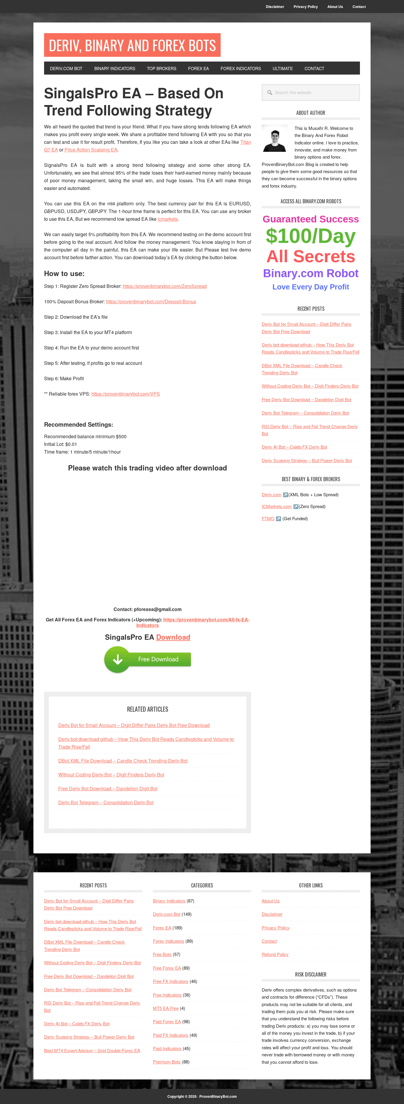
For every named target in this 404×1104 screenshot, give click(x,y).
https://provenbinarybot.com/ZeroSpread (165, 286)
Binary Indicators (169, 900)
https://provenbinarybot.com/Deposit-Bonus (151, 301)
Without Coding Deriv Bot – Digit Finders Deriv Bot (111, 774)
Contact (269, 941)
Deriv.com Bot (166, 914)
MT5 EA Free (166, 1008)
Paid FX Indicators (170, 1035)
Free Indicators (167, 995)
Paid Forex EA (167, 1021)
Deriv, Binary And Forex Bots (132, 44)
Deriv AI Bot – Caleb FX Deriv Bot (294, 447)
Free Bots (162, 954)
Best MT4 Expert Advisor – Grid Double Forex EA (92, 1050)
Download (173, 637)
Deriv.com (272, 494)
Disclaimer (272, 914)
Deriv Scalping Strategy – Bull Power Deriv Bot (307, 460)
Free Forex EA (167, 968)
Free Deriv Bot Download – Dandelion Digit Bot (107, 788)
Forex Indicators (168, 941)
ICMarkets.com (277, 506)
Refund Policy (275, 954)
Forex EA (162, 927)
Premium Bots (167, 1061)
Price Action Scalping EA (90, 149)
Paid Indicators (167, 1048)
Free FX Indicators (170, 981)
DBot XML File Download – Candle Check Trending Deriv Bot (123, 760)
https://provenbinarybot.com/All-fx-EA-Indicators (193, 622)
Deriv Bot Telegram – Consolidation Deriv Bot (105, 802)
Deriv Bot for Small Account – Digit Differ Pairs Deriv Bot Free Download (134, 725)
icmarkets (168, 218)
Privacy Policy (276, 927)
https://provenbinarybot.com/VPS (125, 393)
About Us (271, 900)
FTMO (268, 518)
